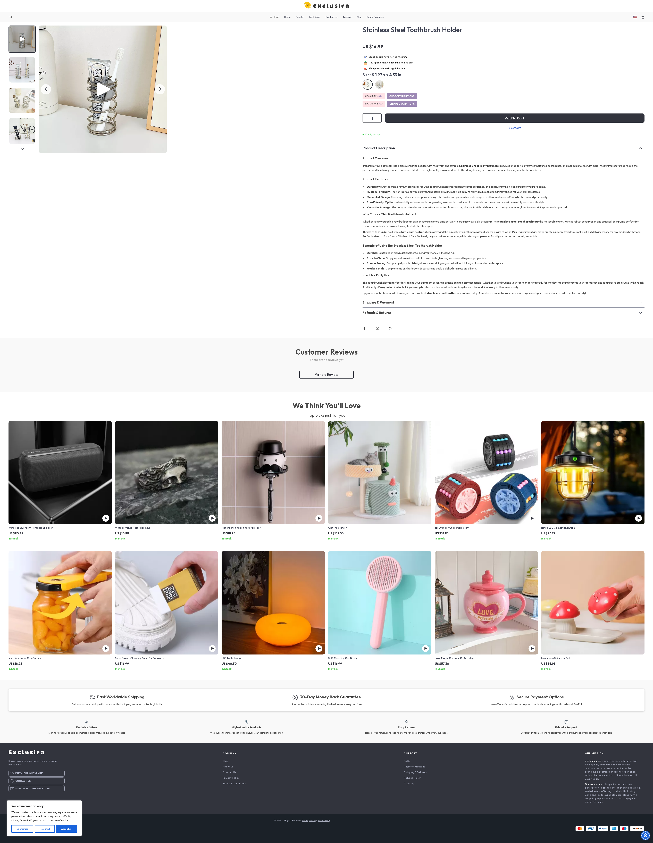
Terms (305, 820)
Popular (300, 17)
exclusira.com (593, 761)
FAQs (407, 761)
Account (347, 17)
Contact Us (331, 17)
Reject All (45, 828)
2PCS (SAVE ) (373, 95)
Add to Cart (514, 118)
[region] (44, 818)
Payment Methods (414, 766)
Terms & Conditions (234, 783)
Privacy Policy (231, 777)
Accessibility (324, 820)
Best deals (314, 17)
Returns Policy (412, 777)
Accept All (66, 828)
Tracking (409, 783)
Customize (22, 828)
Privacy (312, 820)
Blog (359, 17)
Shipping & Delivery (415, 772)
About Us (228, 766)
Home (287, 17)
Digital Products (375, 17)
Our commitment (595, 784)
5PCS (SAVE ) (374, 103)
